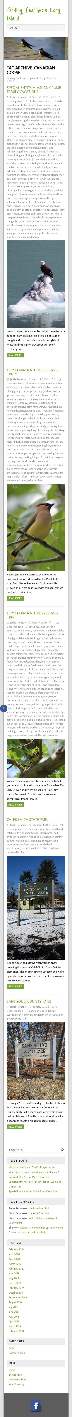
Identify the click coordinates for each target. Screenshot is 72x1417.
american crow (51, 104)
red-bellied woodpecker (37, 464)
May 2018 (14, 1316)
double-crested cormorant (33, 136)
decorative (27, 649)
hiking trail (19, 155)
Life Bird (11, 167)
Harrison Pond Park (39, 1208)
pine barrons (45, 715)
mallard (55, 437)
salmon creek (23, 202)
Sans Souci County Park (29, 1001)
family (31, 139)
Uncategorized (15, 101)
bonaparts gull (20, 120)
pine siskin (47, 190)
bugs (19, 391)
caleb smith (13, 832)
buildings (21, 638)
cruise (33, 132)
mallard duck (13, 441)
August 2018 (15, 1302)
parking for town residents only (46, 712)
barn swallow (21, 112)
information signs (39, 677)
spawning (55, 205)
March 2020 (15, 1263)
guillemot (24, 151)
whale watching (15, 229)
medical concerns (26, 174)
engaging (58, 653)
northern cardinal (41, 700)
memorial (29, 696)
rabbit (49, 719)
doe (50, 398)
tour (59, 217)
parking (28, 453)
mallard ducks (28, 441)
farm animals (40, 406)
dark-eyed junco (47, 132)
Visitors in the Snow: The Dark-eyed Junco (32, 1167)
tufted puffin (25, 221)
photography (14, 190)
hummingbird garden (29, 426)
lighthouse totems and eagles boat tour (28, 170)
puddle (31, 719)
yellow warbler (34, 480)
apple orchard (23, 387)
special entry (14, 209)
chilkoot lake (57, 124)
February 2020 (17, 1268)
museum (54, 840)
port (14, 194)
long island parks (52, 433)
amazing (33, 626)
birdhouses (31, 634)
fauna (10, 661)
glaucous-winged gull (45, 143)
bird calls (18, 634)
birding (26, 116)
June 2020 (14, 1254)
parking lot (29, 457)
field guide (12, 410)
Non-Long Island (53, 182)
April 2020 (14, 1259)
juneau (27, 159)
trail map (54, 472)
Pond (24, 461)
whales (28, 229)
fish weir (40, 139)
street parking (27, 472)
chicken (57, 642)
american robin (34, 108)
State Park (34, 848)
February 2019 (16, 1287)
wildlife (55, 233)
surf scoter (36, 213)
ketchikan (53, 159)
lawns (10, 430)
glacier (60, 139)
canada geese (53, 638)
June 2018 (14, 1311)
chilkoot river (13, 128)
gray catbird (51, 414)
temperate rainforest (18, 217)
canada (51, 120)
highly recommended (47, 418)
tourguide (12, 221)
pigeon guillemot (31, 190)
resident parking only (36, 468)
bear (31, 112)
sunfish (39, 472)
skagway (16, 205)
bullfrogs (27, 391)
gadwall (11, 840)
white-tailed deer (16, 480)
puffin (39, 194)
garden (55, 661)
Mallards (41, 441)
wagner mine (37, 225)
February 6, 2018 (40, 1006)
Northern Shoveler (48, 1014)
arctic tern (48, 108)
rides (9, 727)
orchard (20, 449)
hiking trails (32, 155)
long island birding (54, 430)
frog (55, 410)
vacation (37, 221)
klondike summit (54, 163)
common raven (15, 132)
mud (9, 445)
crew (26, 132)
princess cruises (26, 194)
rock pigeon (25, 198)
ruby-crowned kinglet (44, 198)
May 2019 (14, 1278)
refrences (19, 468)
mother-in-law (35, 178)
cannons (47, 642)
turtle (43, 476)
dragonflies (40, 649)
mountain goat (52, 178)
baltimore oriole (54, 630)
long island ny (34, 433)
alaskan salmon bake (31, 104)
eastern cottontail (28, 402)
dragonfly (53, 649)
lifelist (36, 167)
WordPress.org (16, 1384)
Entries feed (15, 1374)
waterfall (56, 225)
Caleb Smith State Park (27, 820)
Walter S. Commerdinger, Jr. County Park (41, 1227)
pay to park (57, 457)
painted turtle (49, 449)
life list (20, 167)
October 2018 (16, 1292)
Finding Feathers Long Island (33, 14)
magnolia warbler (16, 692)
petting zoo (13, 461)
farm (29, 406)
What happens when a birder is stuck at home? (34, 1172)
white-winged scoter (39, 233)
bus (44, 120)
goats (61, 143)
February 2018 (16, 1331)
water (48, 225)
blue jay (11, 391)
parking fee (39, 453)
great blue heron (16, 147)
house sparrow (15, 159)
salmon (11, 202)
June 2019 (14, 1273)
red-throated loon (53, 194)
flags (31, 661)
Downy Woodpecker (31, 836)
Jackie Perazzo (18, 97)
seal (33, 202)
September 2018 (18, 1297)
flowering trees (33, 410)
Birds (11, 1348)
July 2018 (13, 1307)
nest (33, 445)
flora (21, 410)
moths (38, 696)
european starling (16, 406)
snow (24, 848)
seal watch (42, 202)
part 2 (39, 457)
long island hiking (16, 433)
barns (10, 634)
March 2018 (15, 1326)
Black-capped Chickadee (51, 634)
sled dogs (28, 205)
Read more (15, 355)
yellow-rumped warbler (27, 236)
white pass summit (17, 233)
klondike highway (34, 163)
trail (46, 472)
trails (16, 476)
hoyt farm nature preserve (49, 673)
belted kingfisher (44, 112)
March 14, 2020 (40, 379)
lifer (43, 167)
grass (17, 414)
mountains (12, 182)
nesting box (43, 445)
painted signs (33, 449)
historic (43, 155)
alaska (32, 101)
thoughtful (47, 731)
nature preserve (21, 445)
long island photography (20, 437)
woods (10, 236)
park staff (48, 708)
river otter (12, 198)
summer (25, 213)
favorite (52, 406)
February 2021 (16, 1249)
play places (13, 719)
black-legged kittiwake (43, 116)
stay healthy (13, 213)
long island (37, 430)
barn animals (39, 387)
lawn (60, 426)
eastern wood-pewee (40, 653)
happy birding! (38, 151)
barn (48, 829)
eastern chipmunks (17, 653)
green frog (12, 418)
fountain (47, 410)
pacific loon (47, 186)
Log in (12, 1369)
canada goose (22, 124)
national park (36, 182)
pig (35, 715)
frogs (61, 410)
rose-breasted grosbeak (26, 727)
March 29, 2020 (40, 97)
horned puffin (55, 155)
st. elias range (51, 209)
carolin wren (46, 832)
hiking (10, 155)
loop (36, 437)
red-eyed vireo (22, 723)
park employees (33, 708)
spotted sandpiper (32, 209)
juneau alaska (39, 159)
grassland (26, 414)
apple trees (38, 630)
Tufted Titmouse (29, 476)
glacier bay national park (20, 143)
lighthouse (51, 167)
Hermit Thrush (29, 1014)
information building (18, 677)
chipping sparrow (38, 398)
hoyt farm (29, 673)
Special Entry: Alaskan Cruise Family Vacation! (34, 90)
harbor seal (53, 151)
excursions (21, 139)
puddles (40, 719)
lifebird (28, 167)
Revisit (53, 468)
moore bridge (19, 178)
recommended (15, 464)
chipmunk (22, 398)
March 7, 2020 (39, 622)
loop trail (45, 437)
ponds (31, 461)
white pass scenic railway (46, 229)
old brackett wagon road (20, 186)
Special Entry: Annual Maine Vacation (29, 1176)
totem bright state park (43, 217)
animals (11, 387)
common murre (52, 128)
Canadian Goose (40, 124)
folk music (51, 139)
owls (27, 704)
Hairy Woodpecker (17, 669)
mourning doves (39, 840)
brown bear (35, 120)
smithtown (12, 472)
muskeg (24, 182)
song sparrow (41, 205)
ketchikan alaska (15, 163)
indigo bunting (49, 426)
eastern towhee (47, 402)
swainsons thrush (52, 213)
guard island (32, 147)
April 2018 (14, 1321)
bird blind (57, 829)
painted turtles (15, 453)
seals (52, 202)
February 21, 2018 (41, 824)
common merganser (32, 128)
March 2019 (15, 1283)
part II (47, 457)
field (59, 406)
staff (62, 209)
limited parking (22, 430)
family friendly (34, 657)
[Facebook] (36, 1406)
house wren (30, 422)
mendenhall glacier (47, 174)
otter (37, 186)
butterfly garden (42, 391)
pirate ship (58, 715)
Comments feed (17, 1379)
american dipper (16, 108)
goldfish (18, 665)
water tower (26, 735)
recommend (42, 461)
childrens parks (15, 646)
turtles (50, 476)
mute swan (13, 844)
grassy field (38, 414)
